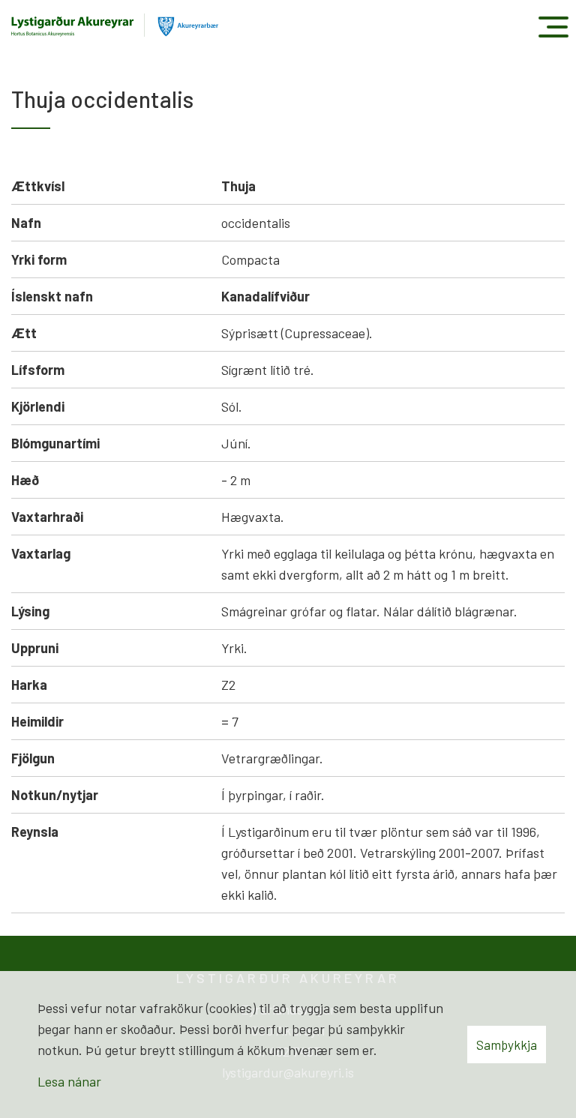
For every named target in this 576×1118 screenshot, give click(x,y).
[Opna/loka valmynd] (553, 26)
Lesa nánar (69, 1081)
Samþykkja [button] (506, 1044)
